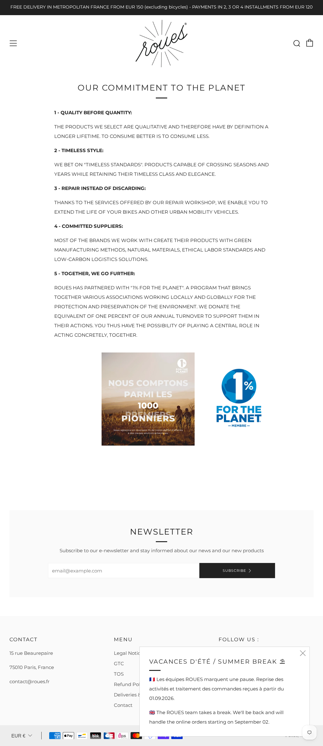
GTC (119, 663)
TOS (119, 674)
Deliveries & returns (136, 695)
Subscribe (234, 570)
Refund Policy (130, 684)
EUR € (18, 735)
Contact (123, 705)
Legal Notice (128, 653)
